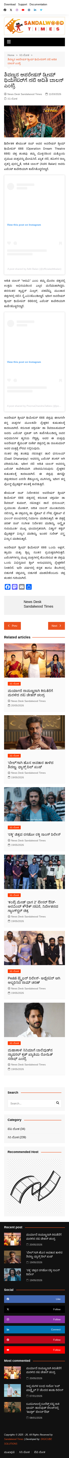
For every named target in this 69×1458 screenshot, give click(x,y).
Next (54, 625)
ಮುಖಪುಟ (9, 1452)
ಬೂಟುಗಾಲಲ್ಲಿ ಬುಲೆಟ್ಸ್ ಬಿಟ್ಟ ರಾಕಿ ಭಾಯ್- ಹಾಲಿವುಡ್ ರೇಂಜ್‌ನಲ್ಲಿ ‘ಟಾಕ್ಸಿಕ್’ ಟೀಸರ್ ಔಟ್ (42, 1407)
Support (22, 4)
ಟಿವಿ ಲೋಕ (13, 1128)
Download (10, 4)
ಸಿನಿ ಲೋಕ (12, 98)
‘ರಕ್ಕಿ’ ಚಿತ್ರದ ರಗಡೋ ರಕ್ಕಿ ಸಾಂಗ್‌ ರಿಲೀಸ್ (34, 834)
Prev (14, 625)
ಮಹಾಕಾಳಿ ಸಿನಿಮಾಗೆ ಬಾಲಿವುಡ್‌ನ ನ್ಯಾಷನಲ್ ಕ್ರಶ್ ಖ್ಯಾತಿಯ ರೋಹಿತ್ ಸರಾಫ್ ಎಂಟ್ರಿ (30, 1054)
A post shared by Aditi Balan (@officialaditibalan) (34, 268)
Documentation (38, 4)
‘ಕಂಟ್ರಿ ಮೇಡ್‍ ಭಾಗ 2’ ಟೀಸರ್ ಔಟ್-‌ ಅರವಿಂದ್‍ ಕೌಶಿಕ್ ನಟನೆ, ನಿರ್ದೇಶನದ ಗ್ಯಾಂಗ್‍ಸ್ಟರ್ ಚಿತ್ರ (33, 906)
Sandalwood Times (14, 1439)
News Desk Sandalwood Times (24, 94)
